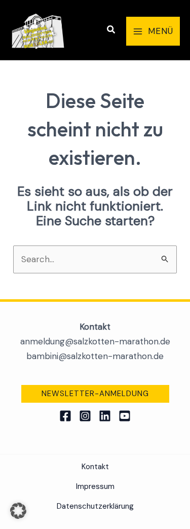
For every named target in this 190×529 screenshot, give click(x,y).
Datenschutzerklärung (95, 506)
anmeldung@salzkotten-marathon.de (95, 341)
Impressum (95, 486)
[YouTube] (125, 416)
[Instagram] (85, 416)
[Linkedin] (105, 416)
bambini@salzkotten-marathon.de (95, 356)
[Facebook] (65, 416)
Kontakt (95, 467)
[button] (111, 30)
